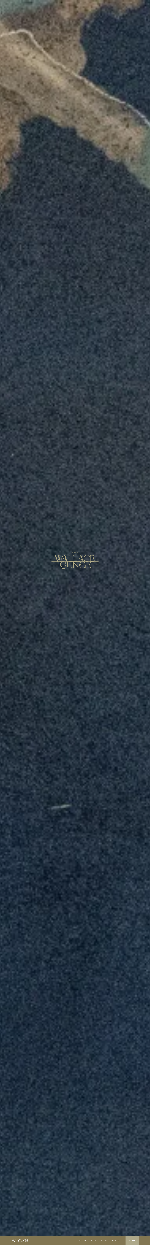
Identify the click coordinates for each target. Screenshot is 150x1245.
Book (132, 1241)
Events (82, 1241)
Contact (116, 1241)
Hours (104, 1241)
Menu (93, 1241)
